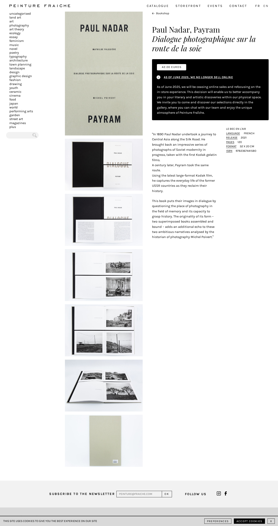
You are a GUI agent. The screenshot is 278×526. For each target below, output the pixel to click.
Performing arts (21, 111)
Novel (13, 49)
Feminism (16, 41)
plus (12, 127)
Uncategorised (20, 13)
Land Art (15, 17)
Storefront (188, 6)
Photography (19, 25)
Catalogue (158, 6)
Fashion (15, 80)
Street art (16, 119)
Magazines (17, 123)
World (13, 107)
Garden (14, 115)
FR (257, 6)
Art (11, 21)
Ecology (15, 33)
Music (14, 45)
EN (266, 6)
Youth (13, 88)
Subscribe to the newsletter (82, 494)
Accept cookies (249, 521)
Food (12, 99)
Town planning (20, 64)
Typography (18, 56)
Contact (238, 6)
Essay (13, 37)
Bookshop (162, 13)
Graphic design (20, 76)
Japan (13, 103)
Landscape (17, 68)
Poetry (14, 53)
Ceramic (15, 92)
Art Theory (16, 29)
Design (14, 72)
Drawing (15, 84)
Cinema (15, 95)
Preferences (218, 521)
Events (215, 6)
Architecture (18, 60)
